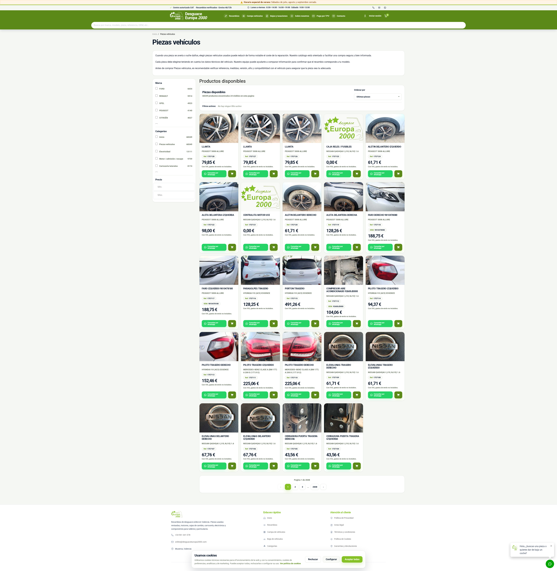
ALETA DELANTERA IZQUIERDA (218, 215)
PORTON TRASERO (294, 288)
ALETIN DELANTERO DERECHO (300, 215)
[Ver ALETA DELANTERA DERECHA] (357, 247)
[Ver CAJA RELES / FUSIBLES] (357, 173)
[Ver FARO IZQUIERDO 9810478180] (232, 323)
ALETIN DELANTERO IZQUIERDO (384, 146)
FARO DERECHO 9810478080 (382, 215)
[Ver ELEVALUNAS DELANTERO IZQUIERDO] (274, 466)
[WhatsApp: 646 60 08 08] (385, 7)
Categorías (272, 546)
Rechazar (313, 559)
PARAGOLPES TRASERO (255, 288)
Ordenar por (359, 90)
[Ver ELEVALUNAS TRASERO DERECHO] (357, 394)
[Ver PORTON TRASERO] (315, 323)
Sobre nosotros (302, 16)
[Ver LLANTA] (232, 173)
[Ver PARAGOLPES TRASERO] (274, 323)
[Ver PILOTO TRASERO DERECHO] (232, 394)
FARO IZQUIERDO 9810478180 (217, 288)
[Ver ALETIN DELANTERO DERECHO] (315, 247)
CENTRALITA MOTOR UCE (256, 215)
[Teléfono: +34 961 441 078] (373, 7)
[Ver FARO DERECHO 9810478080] (398, 247)
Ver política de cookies (290, 563)
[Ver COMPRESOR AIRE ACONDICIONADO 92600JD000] (357, 323)
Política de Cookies (342, 539)
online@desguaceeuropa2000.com (191, 542)
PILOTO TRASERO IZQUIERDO (383, 288)
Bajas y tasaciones (278, 16)
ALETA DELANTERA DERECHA (341, 215)
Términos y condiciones (344, 532)
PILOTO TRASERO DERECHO (216, 365)
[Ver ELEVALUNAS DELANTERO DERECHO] (232, 466)
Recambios (234, 16)
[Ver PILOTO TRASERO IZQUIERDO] (398, 323)
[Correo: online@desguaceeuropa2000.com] (379, 7)
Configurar (331, 559)
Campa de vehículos (276, 532)
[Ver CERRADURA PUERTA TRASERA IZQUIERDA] (357, 466)
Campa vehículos (255, 16)
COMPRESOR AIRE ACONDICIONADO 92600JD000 (342, 290)
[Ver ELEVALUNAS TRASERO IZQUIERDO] (398, 394)
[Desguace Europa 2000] (176, 514)
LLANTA (206, 146)
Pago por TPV (323, 16)
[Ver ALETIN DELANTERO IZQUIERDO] (398, 173)
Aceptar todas (352, 559)
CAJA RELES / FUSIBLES (339, 146)
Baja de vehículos (275, 539)
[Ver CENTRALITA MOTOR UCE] (274, 247)
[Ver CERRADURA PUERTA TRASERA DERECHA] (315, 466)
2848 (315, 487)
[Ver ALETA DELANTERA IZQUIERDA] (232, 247)
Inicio (269, 518)
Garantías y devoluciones (345, 546)
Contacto (341, 16)
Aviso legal (339, 525)
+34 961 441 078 (182, 535)
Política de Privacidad (343, 518)
